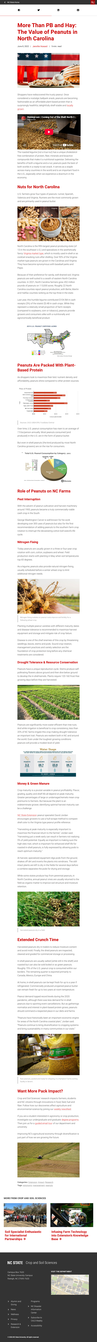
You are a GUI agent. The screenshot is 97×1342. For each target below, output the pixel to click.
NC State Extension (27, 815)
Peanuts (49, 1185)
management (39, 1185)
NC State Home (13, 2)
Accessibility (36, 1325)
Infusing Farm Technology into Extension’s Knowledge (69, 1235)
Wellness (15, 1314)
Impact (41, 1182)
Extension (32, 1182)
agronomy (27, 1185)
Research (49, 1182)
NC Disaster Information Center (36, 1309)
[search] (93, 2)
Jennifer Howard (40, 46)
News (13, 1309)
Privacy (14, 1319)
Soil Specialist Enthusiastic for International (23, 1235)
